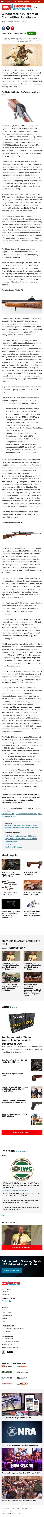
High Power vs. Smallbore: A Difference (20, 836)
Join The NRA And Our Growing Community (20, 1445)
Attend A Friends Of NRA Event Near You (19, 1500)
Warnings (4, 1511)
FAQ (11, 1511)
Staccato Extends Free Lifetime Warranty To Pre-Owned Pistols (14, 1101)
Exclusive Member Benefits (10, 1341)
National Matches (9, 1222)
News (3, 23)
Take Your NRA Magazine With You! (16, 1417)
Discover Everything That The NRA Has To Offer (21, 1473)
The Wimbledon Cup (13, 841)
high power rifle (26, 825)
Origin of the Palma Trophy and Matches (21, 838)
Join (15, 2)
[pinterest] (12, 27)
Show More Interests (27, 1247)
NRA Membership (7, 1339)
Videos (4, 1321)
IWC (4, 1190)
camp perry (16, 825)
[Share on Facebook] (3, 27)
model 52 (17, 827)
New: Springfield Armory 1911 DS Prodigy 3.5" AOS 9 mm (14, 1061)
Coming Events (6, 1313)
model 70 (11, 827)
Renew (20, 2)
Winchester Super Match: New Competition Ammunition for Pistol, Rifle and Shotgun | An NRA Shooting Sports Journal (32, 990)
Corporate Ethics (26, 1508)
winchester (8, 825)
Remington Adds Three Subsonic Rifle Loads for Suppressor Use (17, 1040)
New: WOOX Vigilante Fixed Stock (12, 1074)
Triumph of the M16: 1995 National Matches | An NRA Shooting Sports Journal (11, 987)
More (13, 1007)
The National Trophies (13, 847)
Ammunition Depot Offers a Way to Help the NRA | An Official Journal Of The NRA (21, 1208)
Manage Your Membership (10, 1347)
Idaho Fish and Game (21, 1190)
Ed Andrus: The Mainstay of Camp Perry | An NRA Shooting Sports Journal (11, 966)
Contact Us (5, 1292)
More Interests (21, 1151)
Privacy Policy (5, 1508)
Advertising (5, 1294)
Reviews (4, 1318)
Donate (26, 2)
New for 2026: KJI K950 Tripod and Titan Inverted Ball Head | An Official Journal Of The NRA (21, 1195)
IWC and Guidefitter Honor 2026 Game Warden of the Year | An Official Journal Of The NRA (21, 1185)
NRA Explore (6, 1331)
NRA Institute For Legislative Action (13, 1328)
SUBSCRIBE (12, 1270)
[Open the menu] (40, 7)
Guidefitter (10, 1190)
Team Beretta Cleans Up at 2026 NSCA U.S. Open (14, 1115)
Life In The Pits (10, 844)
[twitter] (8, 27)
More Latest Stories (27, 1132)
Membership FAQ (7, 1344)
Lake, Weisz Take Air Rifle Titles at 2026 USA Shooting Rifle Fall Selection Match (15, 1089)
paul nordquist (26, 827)
